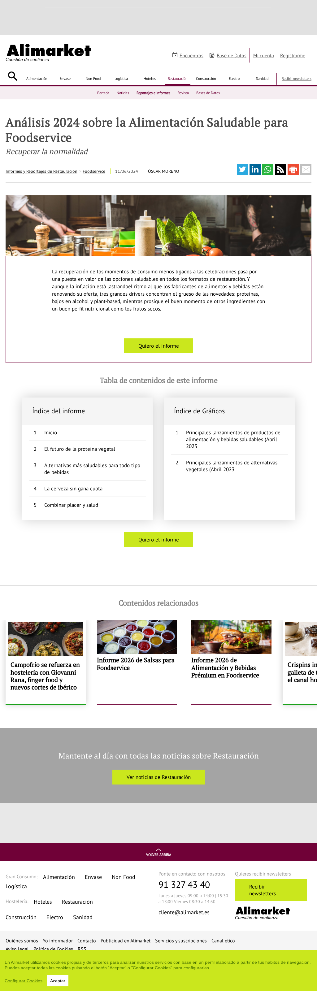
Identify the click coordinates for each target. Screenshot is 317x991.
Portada (103, 92)
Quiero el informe (158, 345)
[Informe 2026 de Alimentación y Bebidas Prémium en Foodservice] (231, 662)
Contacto (86, 940)
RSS (82, 949)
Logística (121, 78)
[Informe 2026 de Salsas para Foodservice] (137, 662)
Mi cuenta (263, 55)
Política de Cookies (53, 949)
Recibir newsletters (296, 78)
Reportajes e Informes (153, 92)
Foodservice (94, 171)
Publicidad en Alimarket (125, 940)
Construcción (206, 78)
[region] (158, 970)
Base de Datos (231, 55)
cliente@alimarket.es (184, 912)
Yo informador (58, 940)
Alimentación (36, 78)
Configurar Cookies (23, 980)
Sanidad (262, 78)
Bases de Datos (208, 92)
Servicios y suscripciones (181, 940)
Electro (234, 78)
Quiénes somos (22, 940)
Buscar (13, 76)
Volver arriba (158, 854)
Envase (65, 78)
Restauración (178, 78)
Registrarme (292, 55)
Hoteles (150, 78)
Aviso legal (17, 949)
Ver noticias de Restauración (159, 777)
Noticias (123, 92)
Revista (183, 92)
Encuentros (191, 55)
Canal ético (223, 940)
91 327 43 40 (184, 884)
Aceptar (57, 980)
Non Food (93, 78)
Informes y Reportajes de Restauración (41, 171)
